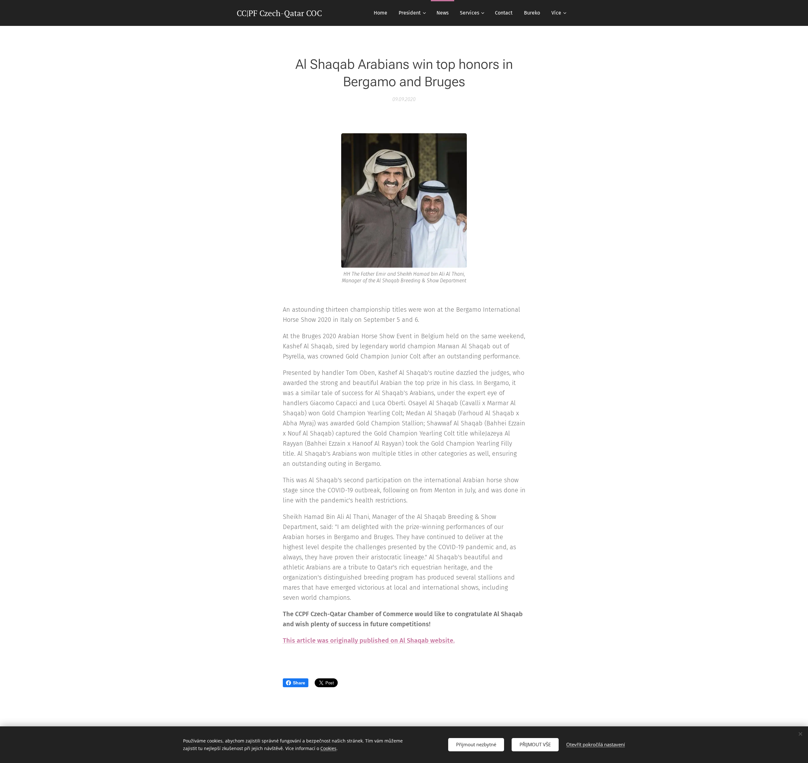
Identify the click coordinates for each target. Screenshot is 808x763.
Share (299, 682)
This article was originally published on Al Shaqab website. (369, 640)
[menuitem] (380, 13)
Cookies (328, 748)
